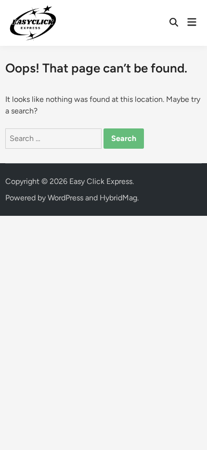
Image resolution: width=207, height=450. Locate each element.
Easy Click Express (100, 181)
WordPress (65, 197)
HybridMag (118, 197)
